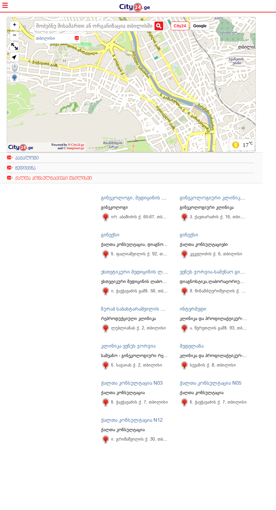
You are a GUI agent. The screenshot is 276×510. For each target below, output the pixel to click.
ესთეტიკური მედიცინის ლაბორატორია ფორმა (157, 272)
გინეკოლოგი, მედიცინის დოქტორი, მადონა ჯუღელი (164, 197)
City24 (180, 26)
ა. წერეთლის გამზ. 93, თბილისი (223, 327)
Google (200, 26)
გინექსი (110, 234)
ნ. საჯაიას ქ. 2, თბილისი (136, 365)
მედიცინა (25, 168)
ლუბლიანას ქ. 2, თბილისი (138, 327)
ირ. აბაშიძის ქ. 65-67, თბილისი (143, 216)
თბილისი (45, 38)
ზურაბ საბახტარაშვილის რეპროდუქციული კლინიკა (163, 309)
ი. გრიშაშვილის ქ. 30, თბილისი (144, 439)
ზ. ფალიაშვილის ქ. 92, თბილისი (145, 253)
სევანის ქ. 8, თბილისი (213, 365)
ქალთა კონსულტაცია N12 (132, 420)
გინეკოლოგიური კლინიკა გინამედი (223, 197)
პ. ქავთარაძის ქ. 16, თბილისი (221, 216)
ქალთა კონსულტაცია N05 (210, 383)
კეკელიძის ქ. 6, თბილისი (216, 253)
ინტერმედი (193, 309)
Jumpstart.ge (75, 148)
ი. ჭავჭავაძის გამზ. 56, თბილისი (144, 290)
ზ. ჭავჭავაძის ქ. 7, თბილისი (139, 402)
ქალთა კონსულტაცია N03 (132, 383)
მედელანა (192, 346)
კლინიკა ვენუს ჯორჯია (128, 346)
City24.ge (77, 145)
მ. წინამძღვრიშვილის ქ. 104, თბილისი (230, 290)
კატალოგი (27, 158)
